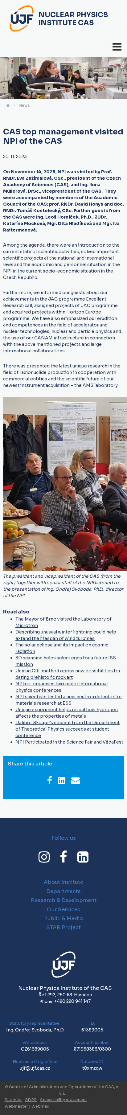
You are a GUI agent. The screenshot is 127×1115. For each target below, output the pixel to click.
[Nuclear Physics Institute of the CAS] (21, 19)
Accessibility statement (63, 1099)
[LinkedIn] (82, 857)
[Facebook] (63, 857)
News (24, 105)
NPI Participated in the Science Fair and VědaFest (69, 742)
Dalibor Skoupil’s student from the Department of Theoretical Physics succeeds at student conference (67, 729)
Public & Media (63, 918)
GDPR (31, 1099)
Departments (63, 891)
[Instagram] (44, 857)
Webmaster (16, 1106)
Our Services (63, 909)
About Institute (63, 882)
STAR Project (63, 927)
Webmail (40, 1106)
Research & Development (63, 900)
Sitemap (13, 1099)
